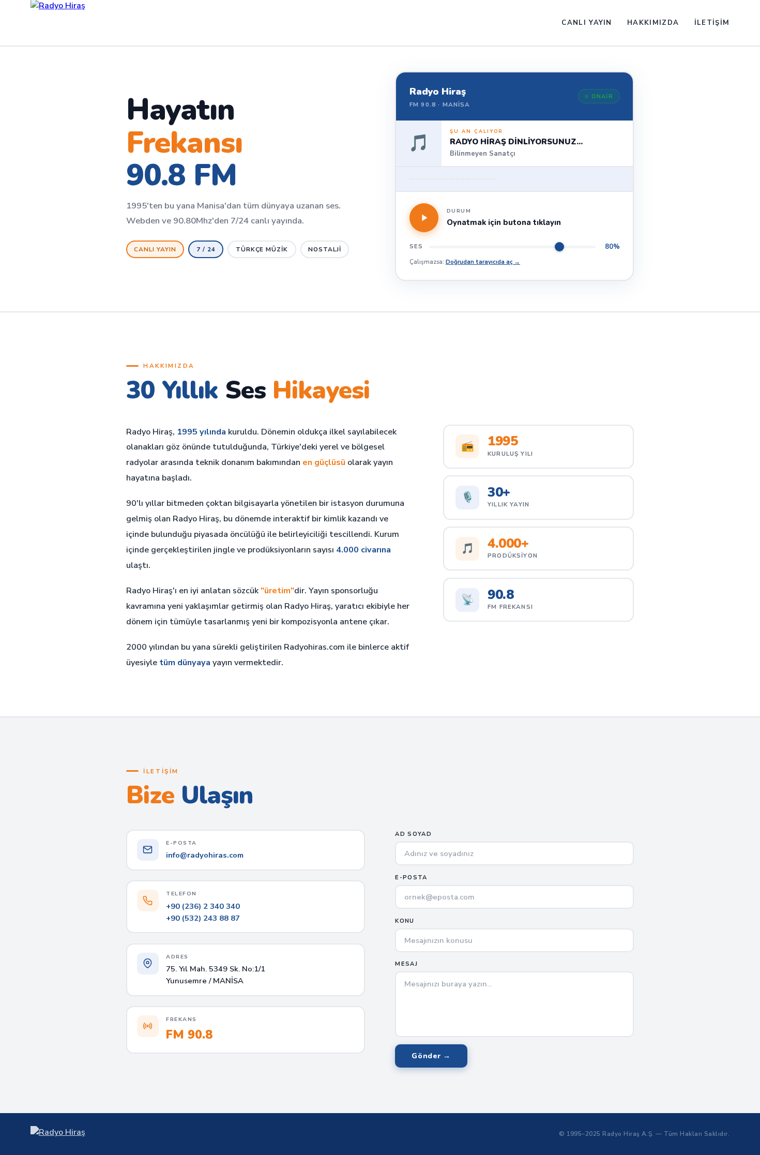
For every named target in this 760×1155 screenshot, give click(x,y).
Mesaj (406, 964)
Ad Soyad (413, 834)
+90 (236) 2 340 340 (203, 906)
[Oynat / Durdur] (423, 217)
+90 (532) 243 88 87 (203, 918)
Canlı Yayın (586, 22)
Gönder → (431, 1056)
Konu (404, 921)
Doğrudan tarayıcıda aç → (483, 262)
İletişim (712, 22)
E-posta (411, 877)
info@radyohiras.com (205, 855)
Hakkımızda (653, 22)
